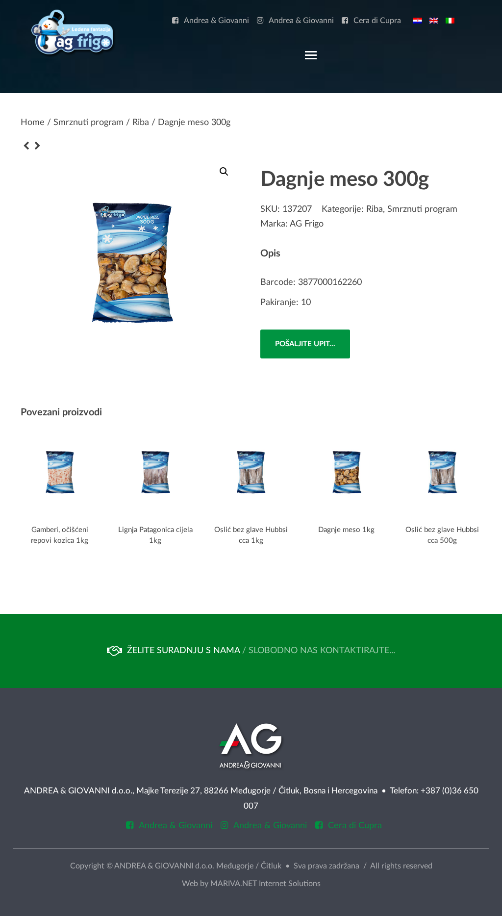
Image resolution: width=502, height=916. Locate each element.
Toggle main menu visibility (310, 54)
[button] (224, 171)
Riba (140, 122)
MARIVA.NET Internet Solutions (265, 884)
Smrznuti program (88, 122)
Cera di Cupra (377, 21)
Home (33, 122)
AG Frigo (307, 224)
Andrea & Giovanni (216, 21)
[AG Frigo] (72, 32)
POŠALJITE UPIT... (305, 344)
